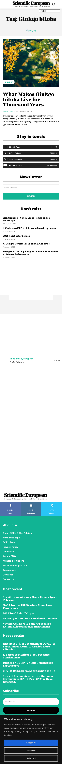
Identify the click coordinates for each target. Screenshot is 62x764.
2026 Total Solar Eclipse (16, 236)
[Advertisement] (31, 282)
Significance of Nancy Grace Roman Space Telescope (26, 219)
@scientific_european (21, 358)
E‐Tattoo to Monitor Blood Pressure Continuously (26, 656)
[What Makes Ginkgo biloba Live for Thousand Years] (31, 63)
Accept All (31, 742)
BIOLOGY (9, 82)
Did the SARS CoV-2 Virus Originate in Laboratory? (28, 664)
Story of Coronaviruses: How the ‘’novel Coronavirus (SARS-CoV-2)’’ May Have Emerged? (29, 679)
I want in (31, 196)
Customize (31, 750)
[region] (31, 739)
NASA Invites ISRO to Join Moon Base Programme (29, 228)
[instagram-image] (15, 382)
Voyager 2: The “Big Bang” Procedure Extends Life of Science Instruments (30, 253)
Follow (53, 153)
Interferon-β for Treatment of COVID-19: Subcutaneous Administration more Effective (29, 646)
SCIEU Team (8, 111)
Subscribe (52, 165)
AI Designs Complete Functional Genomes (26, 243)
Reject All (31, 758)
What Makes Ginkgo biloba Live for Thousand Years (28, 99)
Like (55, 147)
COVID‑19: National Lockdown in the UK (29, 670)
